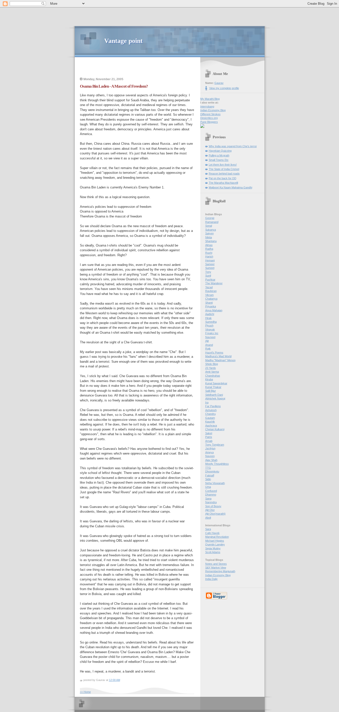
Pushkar (210, 279)
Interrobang (207, 106)
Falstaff (209, 475)
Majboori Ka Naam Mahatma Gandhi (230, 187)
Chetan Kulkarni (214, 429)
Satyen (209, 233)
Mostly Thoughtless (217, 463)
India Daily (211, 578)
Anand (209, 344)
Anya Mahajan (213, 310)
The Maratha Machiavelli (223, 182)
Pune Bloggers (209, 121)
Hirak (208, 318)
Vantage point (123, 40)
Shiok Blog (211, 363)
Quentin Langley (215, 544)
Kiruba (209, 379)
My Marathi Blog (210, 98)
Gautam (210, 417)
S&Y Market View (215, 567)
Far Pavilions (213, 406)
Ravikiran (211, 290)
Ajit (207, 340)
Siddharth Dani (214, 394)
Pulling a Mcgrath (219, 155)
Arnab (208, 440)
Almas (209, 245)
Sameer (210, 264)
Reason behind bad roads (224, 173)
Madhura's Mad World (218, 356)
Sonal (208, 225)
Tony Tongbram (214, 444)
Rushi (208, 252)
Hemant (210, 260)
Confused (211, 490)
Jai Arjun (210, 448)
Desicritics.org (209, 117)
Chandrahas (212, 375)
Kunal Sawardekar (216, 383)
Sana (208, 498)
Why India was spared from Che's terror (233, 146)
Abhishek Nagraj (215, 398)
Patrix (208, 436)
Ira (206, 402)
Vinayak (210, 329)
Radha (209, 248)
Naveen (210, 456)
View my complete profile (224, 88)
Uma (208, 486)
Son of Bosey (213, 506)
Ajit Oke (210, 509)
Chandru (210, 413)
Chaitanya (211, 298)
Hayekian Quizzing (220, 150)
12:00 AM (114, 679)
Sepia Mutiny (213, 548)
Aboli (208, 517)
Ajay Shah (211, 460)
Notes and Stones (216, 563)
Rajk (208, 348)
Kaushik (210, 421)
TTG (208, 467)
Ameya (209, 452)
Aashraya (211, 425)
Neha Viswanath (215, 483)
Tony (208, 271)
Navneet (210, 337)
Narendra (211, 502)
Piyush (209, 325)
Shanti (209, 302)
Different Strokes (210, 114)
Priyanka (210, 306)
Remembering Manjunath (220, 571)
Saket (208, 433)
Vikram (209, 294)
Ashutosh (211, 410)
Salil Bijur (210, 390)
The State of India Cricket (224, 169)
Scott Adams (212, 552)
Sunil (208, 275)
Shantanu (211, 241)
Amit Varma (212, 371)
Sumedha (211, 321)
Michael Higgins (214, 540)
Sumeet (209, 267)
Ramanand (211, 221)
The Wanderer (214, 283)
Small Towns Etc (219, 159)
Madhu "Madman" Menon (220, 360)
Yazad (209, 287)
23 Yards (210, 367)
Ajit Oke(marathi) (215, 513)
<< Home (85, 691)
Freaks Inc (211, 333)
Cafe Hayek (212, 533)
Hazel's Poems (214, 352)
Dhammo (210, 494)
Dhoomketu (212, 471)
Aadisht (209, 314)
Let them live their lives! (223, 164)
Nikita (208, 237)
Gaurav (219, 82)
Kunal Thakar (213, 387)
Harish (209, 256)
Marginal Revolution (217, 536)
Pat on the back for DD (222, 178)
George (209, 217)
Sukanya (210, 229)
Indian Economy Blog (213, 110)
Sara (208, 529)
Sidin (208, 479)
